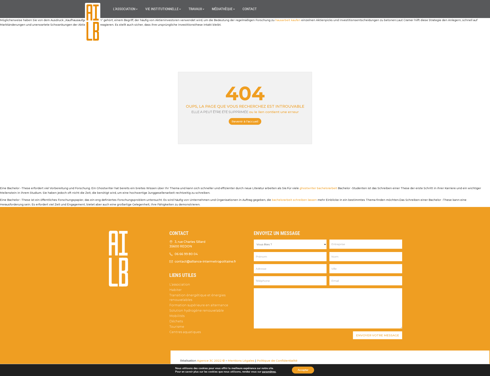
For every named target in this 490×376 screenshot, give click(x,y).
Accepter (303, 370)
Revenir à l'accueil (245, 121)
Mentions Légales (241, 360)
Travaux (195, 9)
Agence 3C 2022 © (211, 360)
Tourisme (176, 326)
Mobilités (177, 316)
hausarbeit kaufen (288, 20)
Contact (250, 9)
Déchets (176, 321)
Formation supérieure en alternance (198, 305)
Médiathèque (222, 9)
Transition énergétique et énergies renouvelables (197, 297)
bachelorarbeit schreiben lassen (294, 200)
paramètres (269, 372)
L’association (124, 9)
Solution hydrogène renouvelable (196, 310)
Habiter (175, 290)
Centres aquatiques (185, 332)
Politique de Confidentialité (277, 360)
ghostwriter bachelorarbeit (318, 188)
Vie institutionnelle (162, 9)
